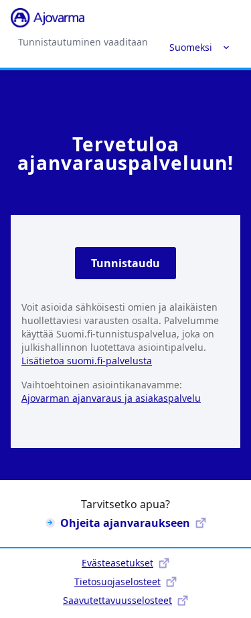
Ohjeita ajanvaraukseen (125, 523)
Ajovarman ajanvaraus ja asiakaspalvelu (111, 398)
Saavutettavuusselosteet (117, 600)
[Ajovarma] (47, 17)
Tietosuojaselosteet (117, 581)
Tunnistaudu (125, 263)
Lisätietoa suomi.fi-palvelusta (86, 360)
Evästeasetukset (117, 562)
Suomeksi (190, 47)
